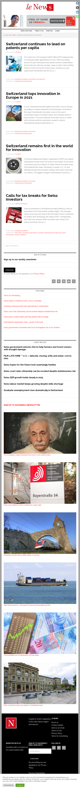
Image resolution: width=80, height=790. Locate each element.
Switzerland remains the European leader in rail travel (21, 555)
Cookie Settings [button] (8, 785)
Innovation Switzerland (23, 81)
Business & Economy (21, 79)
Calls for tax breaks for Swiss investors (32, 197)
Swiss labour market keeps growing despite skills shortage (26, 317)
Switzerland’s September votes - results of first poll (23, 322)
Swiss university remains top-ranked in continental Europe (23, 705)
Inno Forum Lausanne (36, 233)
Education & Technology (36, 79)
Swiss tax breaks (20, 235)
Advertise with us (12, 747)
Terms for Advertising (12, 295)
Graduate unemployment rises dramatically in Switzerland (26, 306)
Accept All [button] (20, 785)
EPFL (16, 233)
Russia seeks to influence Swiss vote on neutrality (23, 301)
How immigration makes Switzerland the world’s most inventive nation (27, 455)
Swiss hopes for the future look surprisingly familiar (30, 364)
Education (31, 131)
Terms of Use (56, 731)
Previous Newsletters (37, 773)
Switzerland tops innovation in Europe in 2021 (33, 95)
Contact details (57, 725)
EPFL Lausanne (24, 233)
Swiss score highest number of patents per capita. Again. (23, 505)
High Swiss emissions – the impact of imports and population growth (27, 605)
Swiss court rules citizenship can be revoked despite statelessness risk (31, 311)
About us (54, 722)
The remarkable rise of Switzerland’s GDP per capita (21, 655)
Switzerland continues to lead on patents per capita (35, 46)
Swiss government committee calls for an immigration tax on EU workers (32, 327)
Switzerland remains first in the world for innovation (39, 148)
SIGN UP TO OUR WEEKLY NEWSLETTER (22, 405)
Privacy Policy (39, 274)
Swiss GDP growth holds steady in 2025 (23, 377)
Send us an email (57, 728)
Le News (40, 8)
